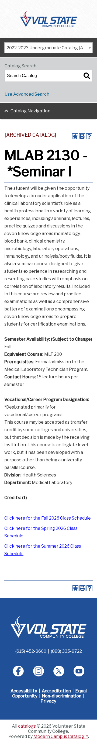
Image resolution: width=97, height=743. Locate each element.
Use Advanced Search (27, 94)
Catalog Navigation (30, 110)
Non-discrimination (61, 696)
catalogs (27, 726)
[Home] (48, 18)
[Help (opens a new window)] (89, 136)
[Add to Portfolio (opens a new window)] (75, 136)
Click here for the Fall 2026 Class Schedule (47, 518)
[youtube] (79, 671)
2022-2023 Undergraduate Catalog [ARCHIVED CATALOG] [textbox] (49, 47)
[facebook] (18, 671)
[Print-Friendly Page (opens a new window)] (82, 136)
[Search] (86, 76)
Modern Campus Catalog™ (60, 736)
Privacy (48, 701)
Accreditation (56, 690)
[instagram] (38, 671)
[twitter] (58, 671)
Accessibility (24, 690)
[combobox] (48, 47)
